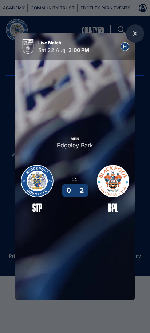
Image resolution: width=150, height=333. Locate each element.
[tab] (125, 46)
